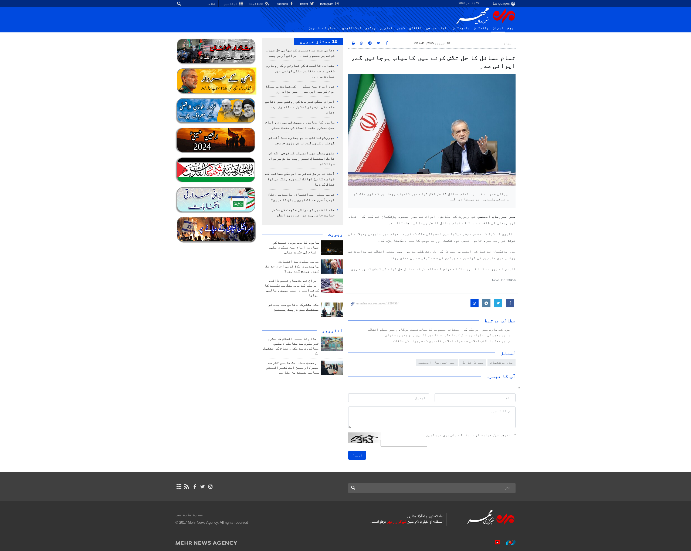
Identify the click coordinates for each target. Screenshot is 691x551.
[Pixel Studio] (494, 542)
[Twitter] (202, 486)
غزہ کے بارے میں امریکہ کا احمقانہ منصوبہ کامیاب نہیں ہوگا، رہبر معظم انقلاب (439, 329)
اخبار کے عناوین (323, 28)
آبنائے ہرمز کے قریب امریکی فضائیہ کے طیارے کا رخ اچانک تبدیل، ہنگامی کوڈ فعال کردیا (300, 179)
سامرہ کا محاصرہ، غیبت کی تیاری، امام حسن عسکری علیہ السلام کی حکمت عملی (293, 247)
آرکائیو (231, 3)
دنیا (444, 28)
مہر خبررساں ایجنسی (436, 362)
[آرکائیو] (178, 486)
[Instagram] (210, 486)
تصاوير (386, 28)
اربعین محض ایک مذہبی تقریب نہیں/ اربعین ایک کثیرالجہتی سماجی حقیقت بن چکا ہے (292, 367)
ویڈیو (370, 28)
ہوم (510, 28)
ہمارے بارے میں (189, 514)
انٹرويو (332, 330)
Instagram (327, 3)
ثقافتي (415, 28)
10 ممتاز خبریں (318, 41)
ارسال (357, 455)
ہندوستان (461, 28)
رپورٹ (335, 234)
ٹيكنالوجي (351, 28)
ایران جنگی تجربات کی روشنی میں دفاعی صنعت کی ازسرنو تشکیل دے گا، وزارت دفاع (300, 107)
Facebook (282, 3)
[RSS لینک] (186, 486)
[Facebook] (194, 486)
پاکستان (481, 28)
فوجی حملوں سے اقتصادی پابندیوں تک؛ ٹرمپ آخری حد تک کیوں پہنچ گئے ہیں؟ (292, 266)
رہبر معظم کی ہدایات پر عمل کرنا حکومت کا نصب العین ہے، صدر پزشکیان (447, 335)
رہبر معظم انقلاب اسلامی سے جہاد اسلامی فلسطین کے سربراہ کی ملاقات (451, 341)
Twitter (304, 3)
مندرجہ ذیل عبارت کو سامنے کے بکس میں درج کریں (471, 435)
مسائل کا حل (472, 362)
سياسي (431, 28)
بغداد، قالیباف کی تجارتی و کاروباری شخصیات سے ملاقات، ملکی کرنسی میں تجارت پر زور (300, 71)
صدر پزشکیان (501, 362)
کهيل (401, 28)
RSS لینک (256, 3)
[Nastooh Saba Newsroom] (508, 542)
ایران (498, 28)
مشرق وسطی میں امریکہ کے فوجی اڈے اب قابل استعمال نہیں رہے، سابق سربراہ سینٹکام (301, 158)
